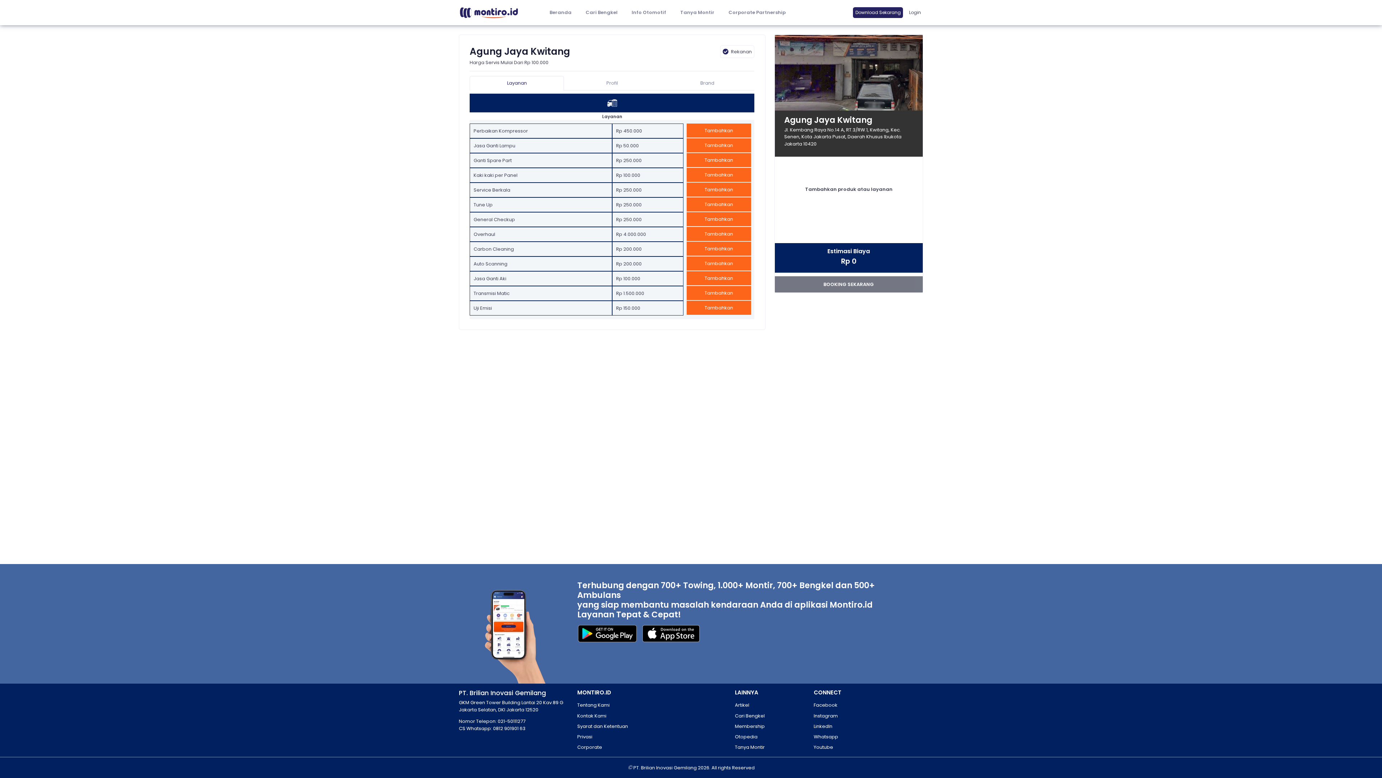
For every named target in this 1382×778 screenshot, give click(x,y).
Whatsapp (826, 736)
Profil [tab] (612, 83)
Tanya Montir (697, 12)
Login (915, 12)
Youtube (823, 747)
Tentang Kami (593, 705)
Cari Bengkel (602, 12)
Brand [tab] (707, 83)
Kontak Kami (591, 715)
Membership (750, 726)
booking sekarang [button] (848, 284)
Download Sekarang (878, 12)
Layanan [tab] (517, 83)
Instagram (826, 715)
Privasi (584, 736)
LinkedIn (823, 726)
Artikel (742, 705)
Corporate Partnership (757, 12)
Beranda (561, 12)
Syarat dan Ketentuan (602, 726)
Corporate (589, 747)
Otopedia (746, 736)
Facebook (825, 705)
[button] (648, 13)
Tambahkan (719, 130)
